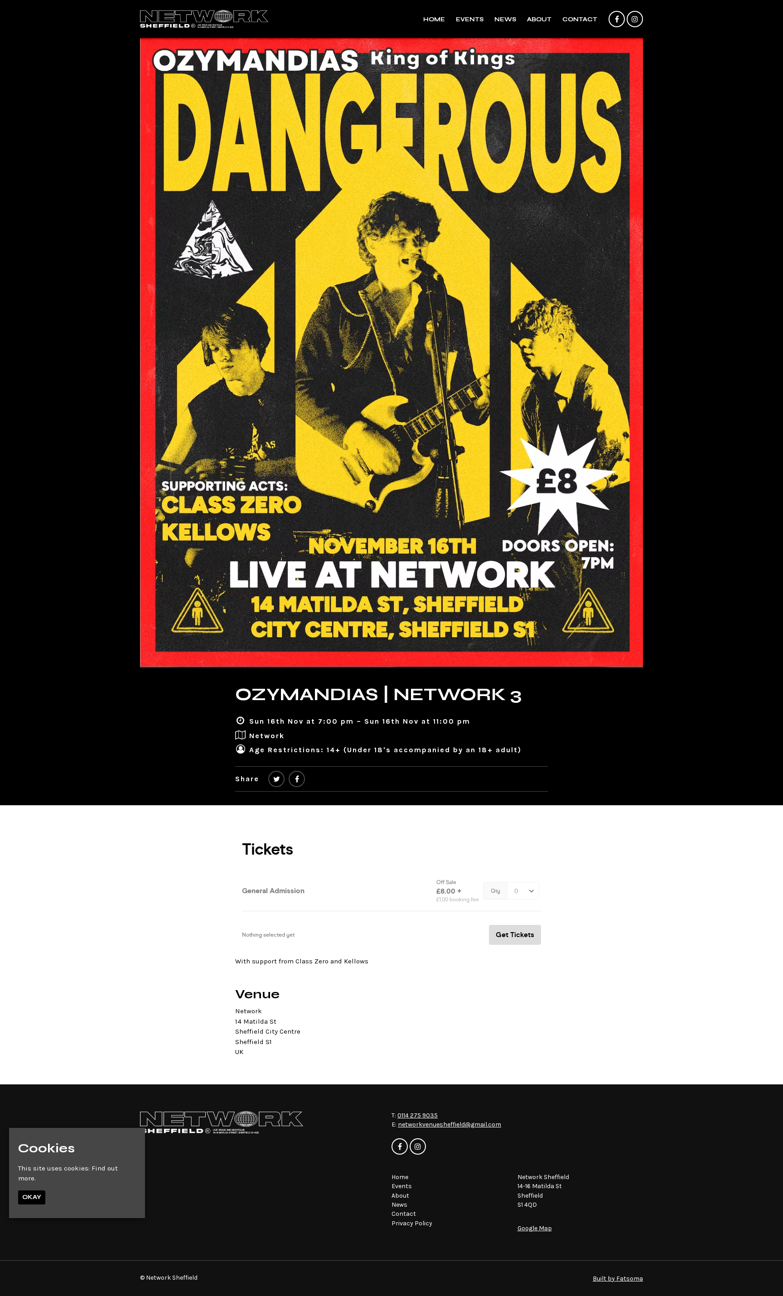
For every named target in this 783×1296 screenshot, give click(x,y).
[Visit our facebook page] (617, 19)
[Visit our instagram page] (635, 19)
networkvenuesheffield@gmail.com (449, 1124)
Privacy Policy (412, 1223)
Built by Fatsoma (618, 1278)
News (505, 19)
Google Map (534, 1228)
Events (469, 19)
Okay (31, 1197)
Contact (579, 19)
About (539, 19)
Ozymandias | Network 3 (378, 694)
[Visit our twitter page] (276, 779)
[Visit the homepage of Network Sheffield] (204, 19)
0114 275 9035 (417, 1115)
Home (434, 19)
